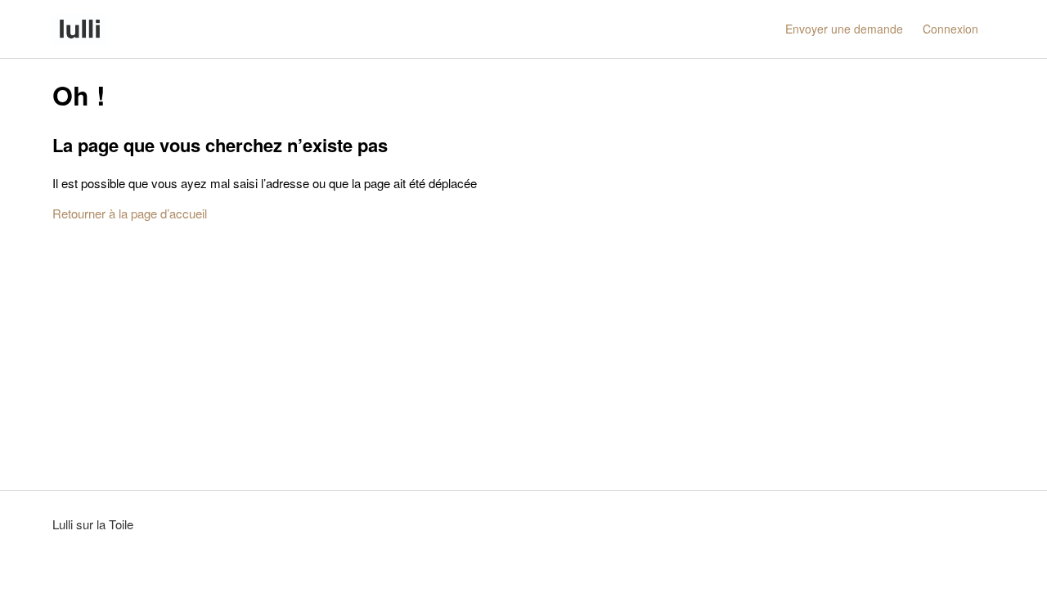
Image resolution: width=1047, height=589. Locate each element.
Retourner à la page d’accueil (129, 213)
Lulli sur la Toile (92, 524)
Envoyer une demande (844, 28)
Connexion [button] (950, 28)
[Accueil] (79, 29)
